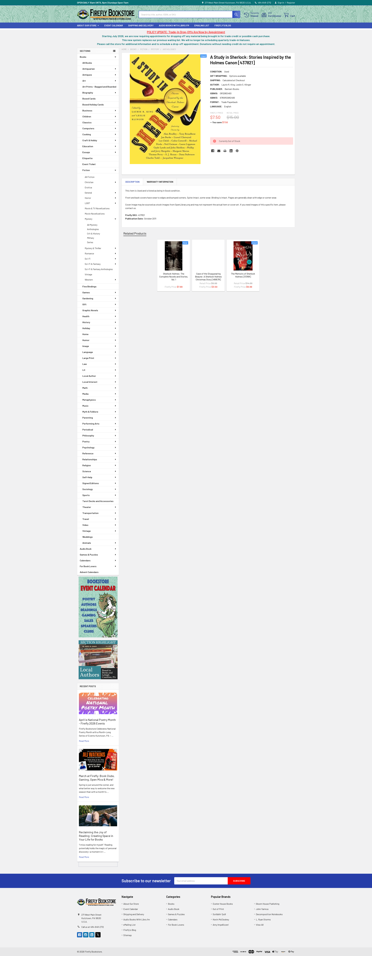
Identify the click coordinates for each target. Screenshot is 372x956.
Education (87, 146)
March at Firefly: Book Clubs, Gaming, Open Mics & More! (97, 777)
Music (85, 405)
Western (89, 279)
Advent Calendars (89, 572)
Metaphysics (89, 399)
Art (84, 80)
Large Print (88, 358)
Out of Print (218, 909)
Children (86, 116)
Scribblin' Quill (219, 914)
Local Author (89, 375)
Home (85, 334)
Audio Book (85, 548)
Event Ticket (89, 164)
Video (85, 525)
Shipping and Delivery (141, 25)
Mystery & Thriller (93, 248)
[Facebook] (212, 150)
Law (84, 364)
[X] (98, 934)
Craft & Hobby (89, 140)
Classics (87, 122)
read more (84, 740)
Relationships (89, 459)
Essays (86, 152)
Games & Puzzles (89, 554)
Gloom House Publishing (267, 903)
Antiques (87, 74)
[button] (98, 607)
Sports (86, 495)
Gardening (87, 298)
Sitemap (127, 935)
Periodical (87, 429)
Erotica (88, 187)
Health (85, 316)
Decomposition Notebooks (269, 914)
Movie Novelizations (95, 213)
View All (259, 924)
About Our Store (86, 25)
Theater (86, 507)
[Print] (225, 150)
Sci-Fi (88, 258)
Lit (83, 369)
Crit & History (93, 233)
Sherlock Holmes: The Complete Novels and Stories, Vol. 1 (173, 276)
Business (87, 110)
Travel (85, 519)
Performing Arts (90, 423)
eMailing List (201, 25)
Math (85, 387)
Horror (88, 197)
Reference (87, 453)
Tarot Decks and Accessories (97, 501)
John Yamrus (262, 909)
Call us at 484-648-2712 (92, 926)
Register (291, 2)
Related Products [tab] (134, 233)
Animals (86, 542)
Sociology (87, 489)
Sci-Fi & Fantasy (93, 263)
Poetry (86, 441)
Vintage (88, 274)
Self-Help (87, 477)
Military (90, 237)
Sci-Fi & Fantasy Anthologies (99, 269)
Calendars (85, 560)
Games (86, 292)
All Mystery (92, 224)
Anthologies (93, 229)
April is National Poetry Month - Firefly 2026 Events (97, 721)
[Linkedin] (231, 150)
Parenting (87, 417)
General (88, 192)
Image (85, 346)
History (86, 322)
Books (83, 56)
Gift (84, 304)
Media (85, 393)
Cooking (86, 134)
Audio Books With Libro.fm (174, 25)
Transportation (90, 513)
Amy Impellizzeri (221, 924)
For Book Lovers (88, 566)
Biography (87, 92)
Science (86, 471)
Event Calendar (113, 25)
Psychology (88, 447)
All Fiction (89, 177)
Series (90, 242)
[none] (165, 109)
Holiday (86, 328)
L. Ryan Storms (263, 919)
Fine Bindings (89, 286)
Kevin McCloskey (221, 919)
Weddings (87, 536)
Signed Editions (90, 483)
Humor (85, 340)
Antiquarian (88, 68)
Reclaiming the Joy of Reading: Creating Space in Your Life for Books (96, 835)
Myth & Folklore (90, 411)
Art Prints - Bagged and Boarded (99, 86)
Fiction (86, 170)
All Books (87, 62)
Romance (89, 253)
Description (132, 181)
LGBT (87, 203)
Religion (86, 465)
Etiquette (87, 158)
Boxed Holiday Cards (93, 104)
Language (87, 352)
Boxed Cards (89, 98)
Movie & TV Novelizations (97, 208)
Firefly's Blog (222, 25)
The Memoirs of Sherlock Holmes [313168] (243, 275)
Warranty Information (160, 181)
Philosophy (88, 435)
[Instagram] (85, 934)
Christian (89, 182)
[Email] (218, 150)
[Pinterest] (237, 150)
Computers (88, 128)
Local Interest (89, 381)
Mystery (88, 218)
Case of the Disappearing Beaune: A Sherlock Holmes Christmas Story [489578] (208, 276)
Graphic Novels (90, 310)
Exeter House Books (223, 903)
